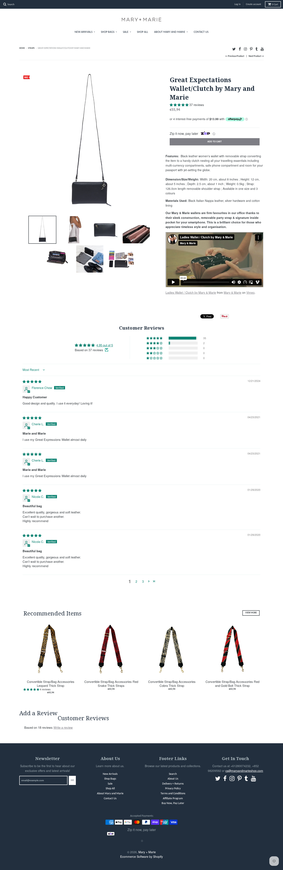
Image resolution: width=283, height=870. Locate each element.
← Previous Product (234, 56)
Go (72, 780)
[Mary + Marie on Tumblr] (256, 49)
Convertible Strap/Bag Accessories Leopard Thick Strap (50, 684)
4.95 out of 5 (104, 345)
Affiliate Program (173, 798)
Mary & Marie (232, 292)
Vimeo (250, 292)
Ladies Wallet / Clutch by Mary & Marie (191, 292)
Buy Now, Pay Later (173, 803)
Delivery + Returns (173, 783)
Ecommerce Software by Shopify (141, 856)
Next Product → (256, 56)
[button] (179, 104)
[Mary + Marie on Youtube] (262, 49)
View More (251, 613)
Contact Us (201, 32)
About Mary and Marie (169, 32)
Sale (125, 32)
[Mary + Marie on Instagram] (245, 49)
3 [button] (143, 581)
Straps (31, 48)
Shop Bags (107, 32)
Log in (238, 4)
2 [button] (136, 581)
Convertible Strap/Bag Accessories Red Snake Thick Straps (111, 684)
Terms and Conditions (173, 793)
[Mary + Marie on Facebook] (240, 49)
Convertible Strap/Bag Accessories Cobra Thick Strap (172, 684)
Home (22, 48)
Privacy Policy (173, 788)
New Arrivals (83, 32)
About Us (173, 778)
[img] (32, 381)
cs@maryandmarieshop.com (244, 771)
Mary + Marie (147, 852)
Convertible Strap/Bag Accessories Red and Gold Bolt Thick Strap (232, 684)
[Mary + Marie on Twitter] (234, 49)
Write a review (63, 727)
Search (173, 774)
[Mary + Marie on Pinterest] (251, 49)
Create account (253, 4)
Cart (275, 4)
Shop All (142, 32)
